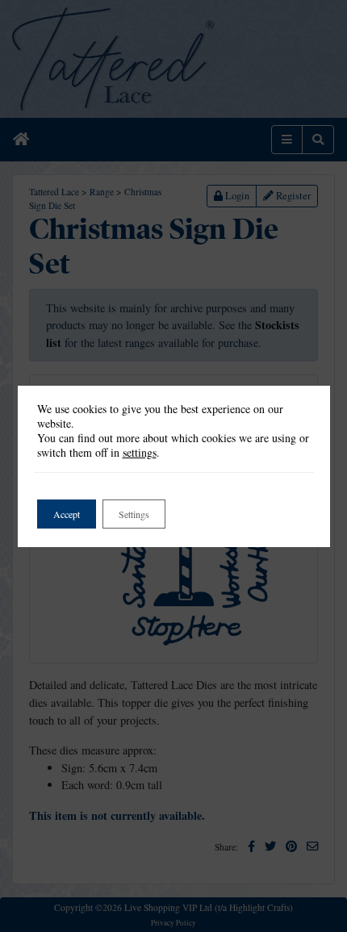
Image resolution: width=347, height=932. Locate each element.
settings (140, 452)
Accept (66, 514)
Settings (134, 514)
